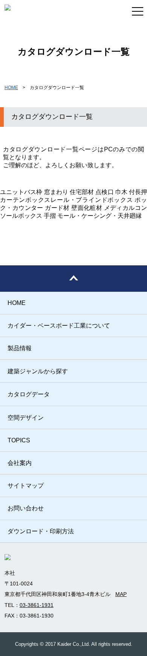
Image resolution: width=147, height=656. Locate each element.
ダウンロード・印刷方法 (41, 531)
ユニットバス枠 (21, 192)
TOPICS (19, 440)
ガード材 (57, 208)
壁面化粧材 (86, 208)
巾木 (121, 192)
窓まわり (56, 192)
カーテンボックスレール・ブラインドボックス (66, 200)
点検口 (104, 192)
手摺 (50, 216)
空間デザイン (26, 417)
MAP (121, 594)
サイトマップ (26, 485)
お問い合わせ (26, 508)
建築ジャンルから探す (38, 371)
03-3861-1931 (37, 605)
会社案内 (20, 463)
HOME (11, 87)
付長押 (138, 192)
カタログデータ (29, 394)
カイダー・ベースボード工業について (59, 325)
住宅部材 (82, 192)
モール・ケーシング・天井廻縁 (99, 216)
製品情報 (20, 348)
